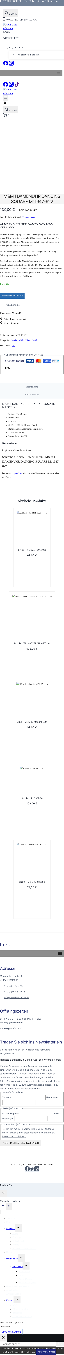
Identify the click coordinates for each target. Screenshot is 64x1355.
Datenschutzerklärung (22, 1316)
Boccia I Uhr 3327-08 (32, 798)
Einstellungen (46, 1352)
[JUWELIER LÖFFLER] (11, 28)
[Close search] (3, 1338)
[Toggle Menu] (58, 73)
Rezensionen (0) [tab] (32, 394)
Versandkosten (28, 217)
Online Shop (12, 1259)
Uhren (28, 340)
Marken (9, 1222)
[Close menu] (0, 1212)
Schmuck (10, 1228)
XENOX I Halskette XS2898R (32, 882)
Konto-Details (25, 1279)
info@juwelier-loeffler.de (16, 997)
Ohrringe (16, 1237)
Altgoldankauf (12, 1290)
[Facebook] (5, 65)
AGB (14, 1305)
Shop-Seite (17, 1266)
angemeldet (16, 473)
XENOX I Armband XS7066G (32, 550)
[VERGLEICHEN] (43, 521)
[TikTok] (16, 86)
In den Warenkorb (12, 295)
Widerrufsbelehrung (21, 1309)
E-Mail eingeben (10, 1113)
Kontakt (10, 1300)
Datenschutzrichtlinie (13, 1136)
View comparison (11, 1332)
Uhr (13, 345)
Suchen (61, 1344)
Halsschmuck (18, 1241)
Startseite (10, 1218)
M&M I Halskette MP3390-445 (32, 722)
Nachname (51, 1097)
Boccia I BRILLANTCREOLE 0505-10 (32, 643)
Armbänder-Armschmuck (24, 1248)
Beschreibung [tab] (32, 387)
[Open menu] (5, 98)
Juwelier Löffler (13, 1294)
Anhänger (16, 1245)
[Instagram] (11, 65)
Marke (14, 340)
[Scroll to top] (3, 1207)
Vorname (6, 1097)
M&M (21, 340)
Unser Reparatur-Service (17, 1286)
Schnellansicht (43, 515)
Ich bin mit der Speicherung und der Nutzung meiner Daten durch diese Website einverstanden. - (29, 1133)
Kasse (21, 1275)
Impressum (17, 1313)
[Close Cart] (3, 1193)
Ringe (15, 1233)
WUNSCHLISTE (11, 38)
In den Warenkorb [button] (33, 580)
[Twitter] (32, 1170)
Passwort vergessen (27, 1283)
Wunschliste (24, 1271)
